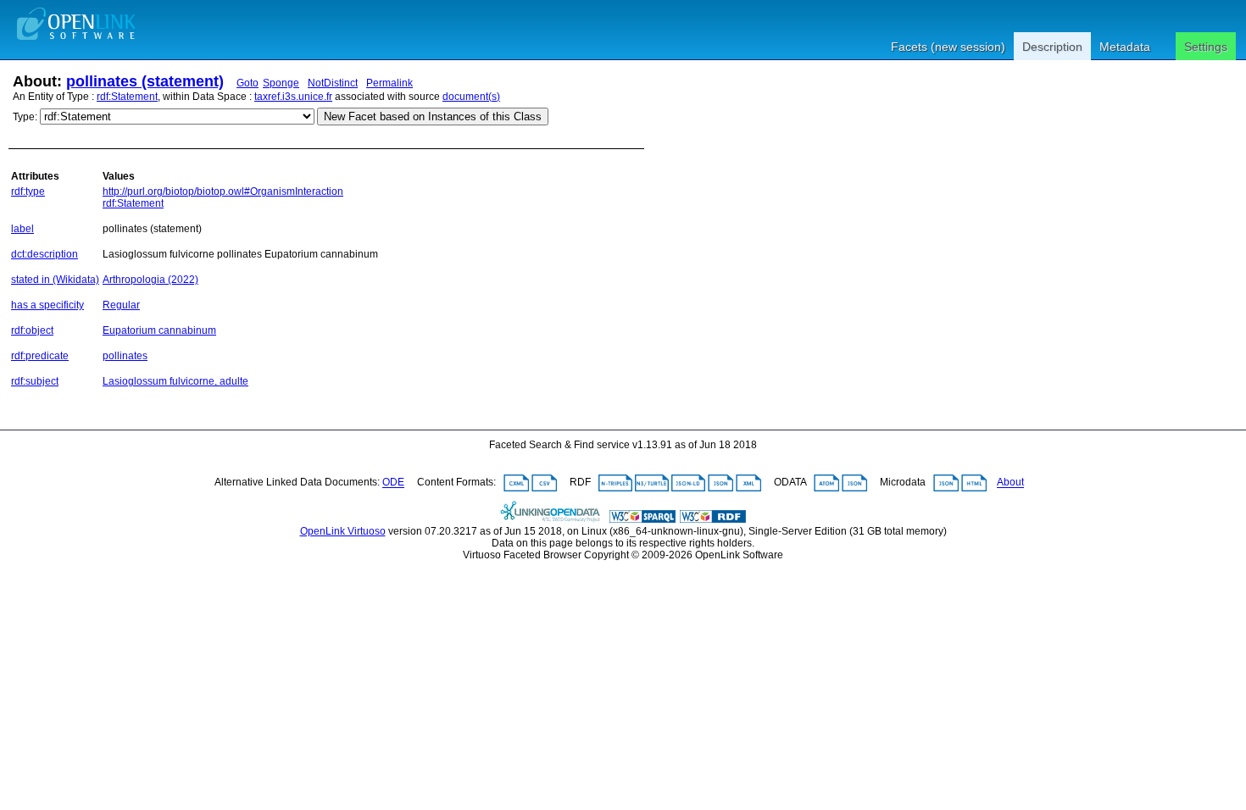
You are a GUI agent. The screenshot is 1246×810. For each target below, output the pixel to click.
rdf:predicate (40, 356)
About (1010, 483)
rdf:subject (34, 381)
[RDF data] (713, 519)
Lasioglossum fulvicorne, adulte (175, 381)
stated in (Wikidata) (55, 280)
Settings (1205, 46)
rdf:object (32, 330)
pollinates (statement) (145, 81)
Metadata (1124, 46)
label (22, 229)
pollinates (125, 356)
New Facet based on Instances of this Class (433, 116)
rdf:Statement (127, 97)
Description (1052, 46)
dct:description (44, 254)
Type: (25, 117)
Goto (247, 83)
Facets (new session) (948, 46)
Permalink (389, 83)
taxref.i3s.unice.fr (293, 97)
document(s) (471, 97)
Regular (121, 305)
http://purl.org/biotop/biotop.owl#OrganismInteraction (223, 191)
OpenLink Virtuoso (343, 531)
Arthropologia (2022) (150, 280)
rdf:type (28, 191)
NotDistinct (333, 83)
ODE (393, 483)
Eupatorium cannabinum (159, 330)
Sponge (281, 83)
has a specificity (47, 305)
